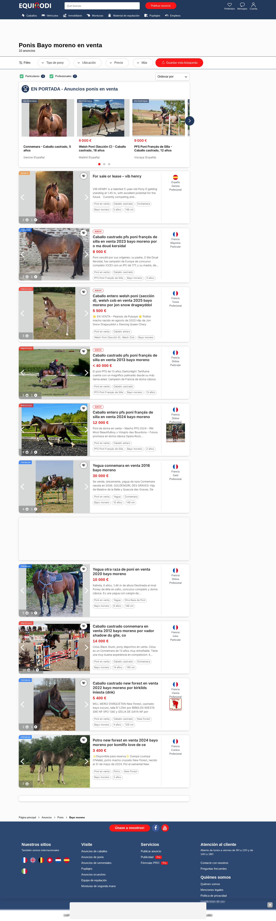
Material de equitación (126, 15)
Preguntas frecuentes (214, 868)
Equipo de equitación (94, 880)
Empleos (174, 15)
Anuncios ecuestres (93, 874)
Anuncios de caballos (94, 851)
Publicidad (147, 857)
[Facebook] (155, 828)
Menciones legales (212, 889)
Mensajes (242, 8)
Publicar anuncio (161, 5)
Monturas (97, 15)
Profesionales (63, 76)
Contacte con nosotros (214, 862)
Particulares (32, 76)
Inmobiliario (75, 15)
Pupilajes (154, 15)
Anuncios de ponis (92, 857)
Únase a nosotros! (129, 828)
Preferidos (229, 8)
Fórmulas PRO (150, 862)
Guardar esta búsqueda (181, 62)
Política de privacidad (214, 895)
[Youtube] (165, 828)
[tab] (99, 164)
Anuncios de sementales (96, 862)
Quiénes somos (210, 884)
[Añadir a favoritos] (83, 176)
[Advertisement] (138, 30)
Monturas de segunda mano (98, 886)
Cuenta (253, 8)
